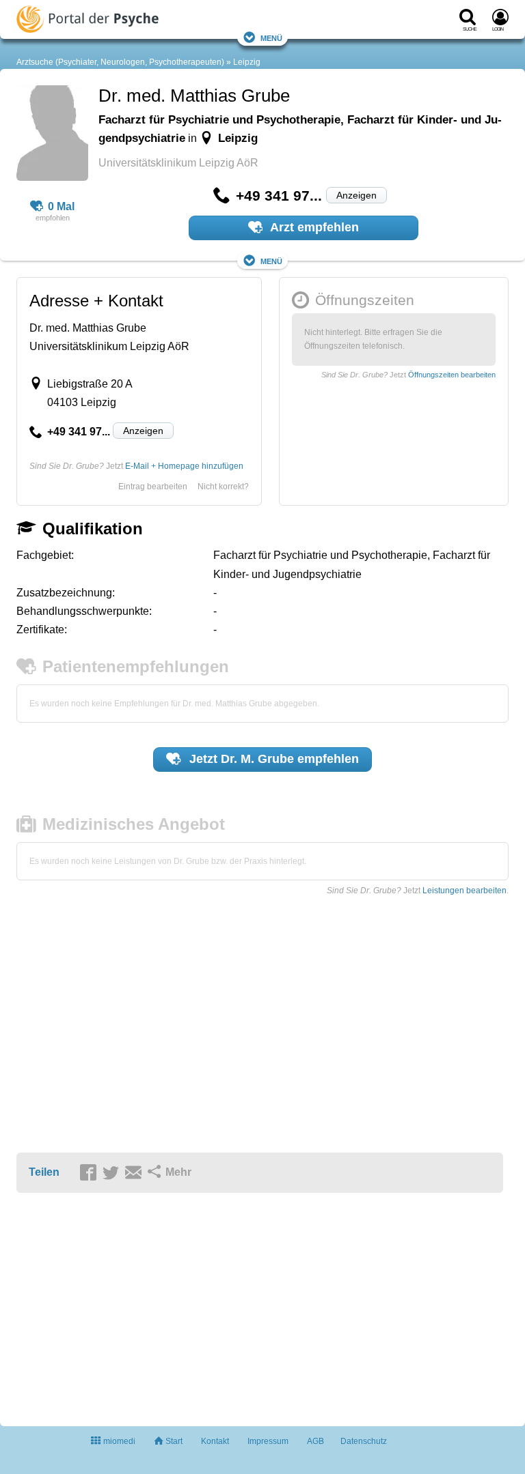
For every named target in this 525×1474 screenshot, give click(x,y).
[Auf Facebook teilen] (90, 1173)
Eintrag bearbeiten (152, 486)
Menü (271, 37)
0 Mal (61, 206)
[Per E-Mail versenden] (135, 1173)
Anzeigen (356, 195)
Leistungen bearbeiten (464, 890)
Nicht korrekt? (223, 486)
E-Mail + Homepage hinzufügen (184, 466)
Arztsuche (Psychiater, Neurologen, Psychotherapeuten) (120, 62)
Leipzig (246, 62)
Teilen (44, 1172)
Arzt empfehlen (313, 227)
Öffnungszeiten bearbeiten (452, 375)
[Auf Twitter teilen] (113, 1173)
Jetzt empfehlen (272, 759)
